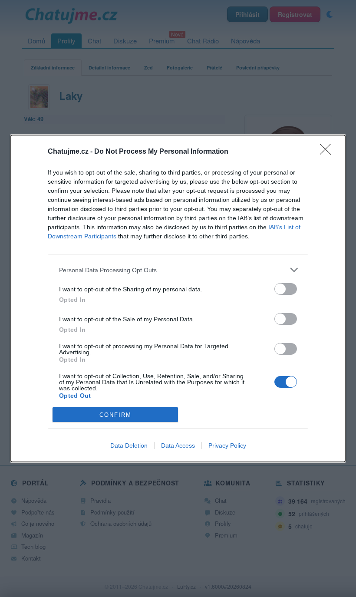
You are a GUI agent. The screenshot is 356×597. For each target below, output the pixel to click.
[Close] (328, 152)
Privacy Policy (227, 445)
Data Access (178, 445)
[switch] (285, 289)
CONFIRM (115, 415)
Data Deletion (129, 445)
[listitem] (178, 269)
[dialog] (178, 298)
